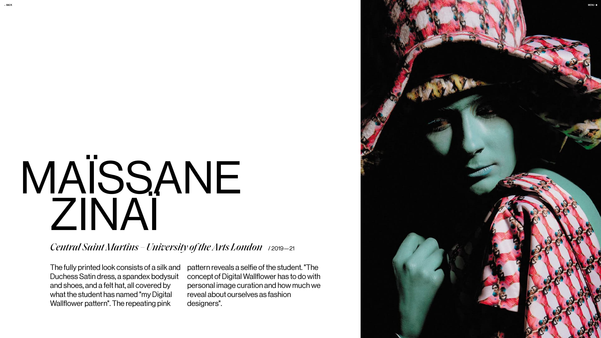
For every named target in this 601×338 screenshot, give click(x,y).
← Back (8, 5)
